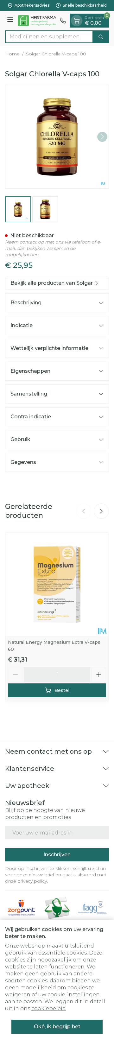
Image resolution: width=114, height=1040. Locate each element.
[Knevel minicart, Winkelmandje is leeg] (76, 20)
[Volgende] (102, 137)
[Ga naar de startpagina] (37, 21)
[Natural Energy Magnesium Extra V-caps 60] (57, 584)
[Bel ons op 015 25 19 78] (63, 20)
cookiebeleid (48, 1008)
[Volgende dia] (101, 511)
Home (12, 54)
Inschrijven (57, 855)
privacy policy (32, 881)
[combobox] (49, 36)
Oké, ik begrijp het (57, 1027)
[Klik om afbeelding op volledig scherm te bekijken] (57, 136)
